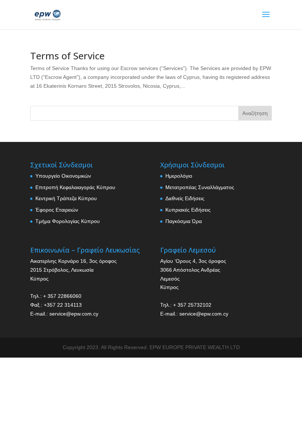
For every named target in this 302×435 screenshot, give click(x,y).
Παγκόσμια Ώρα (183, 221)
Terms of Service (67, 55)
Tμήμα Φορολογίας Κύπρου (67, 221)
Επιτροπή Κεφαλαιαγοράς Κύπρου (75, 187)
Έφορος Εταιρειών (56, 210)
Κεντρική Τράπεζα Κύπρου (66, 198)
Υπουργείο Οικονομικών (63, 176)
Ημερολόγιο (178, 176)
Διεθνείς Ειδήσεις (184, 198)
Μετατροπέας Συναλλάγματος (199, 187)
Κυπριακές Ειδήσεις (188, 210)
